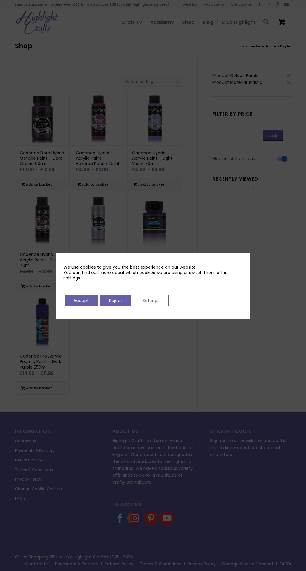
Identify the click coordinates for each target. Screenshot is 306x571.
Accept (81, 301)
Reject (115, 301)
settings (71, 278)
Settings (151, 301)
